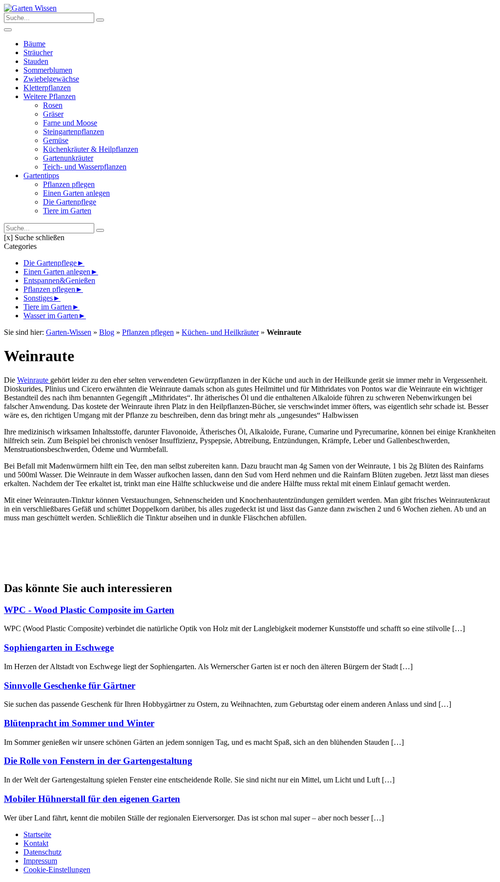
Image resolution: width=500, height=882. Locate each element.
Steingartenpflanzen (73, 131)
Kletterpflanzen (47, 87)
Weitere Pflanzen (49, 96)
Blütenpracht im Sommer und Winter (79, 723)
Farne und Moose (70, 123)
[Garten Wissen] (30, 8)
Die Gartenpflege (69, 202)
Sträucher (38, 52)
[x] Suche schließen (34, 237)
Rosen (52, 105)
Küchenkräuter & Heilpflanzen (90, 149)
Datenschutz (42, 852)
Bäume (34, 44)
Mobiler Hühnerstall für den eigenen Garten (92, 799)
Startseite (37, 834)
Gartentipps (41, 175)
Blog (106, 332)
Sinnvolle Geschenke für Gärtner (69, 685)
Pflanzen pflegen (69, 184)
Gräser (53, 114)
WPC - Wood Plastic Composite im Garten (89, 610)
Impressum (40, 861)
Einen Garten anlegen (76, 193)
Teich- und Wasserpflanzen (84, 167)
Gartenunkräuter (68, 158)
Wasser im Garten (50, 315)
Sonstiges (38, 298)
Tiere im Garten (67, 210)
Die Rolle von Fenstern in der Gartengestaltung (98, 761)
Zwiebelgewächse (51, 79)
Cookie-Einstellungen (56, 869)
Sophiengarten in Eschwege (59, 647)
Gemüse (55, 140)
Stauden (35, 61)
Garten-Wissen (68, 332)
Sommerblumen (47, 70)
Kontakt (35, 843)
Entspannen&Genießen (59, 280)
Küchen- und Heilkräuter (220, 332)
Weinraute (33, 380)
